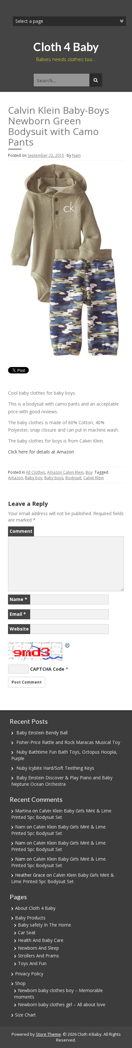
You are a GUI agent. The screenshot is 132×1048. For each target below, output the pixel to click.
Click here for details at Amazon (41, 452)
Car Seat (27, 932)
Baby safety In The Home (44, 925)
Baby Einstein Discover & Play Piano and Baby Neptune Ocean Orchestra (61, 781)
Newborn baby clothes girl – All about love (61, 1004)
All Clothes (35, 472)
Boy (89, 472)
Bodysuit (73, 477)
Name (18, 599)
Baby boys (53, 477)
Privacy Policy (29, 974)
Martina (23, 811)
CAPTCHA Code (47, 669)
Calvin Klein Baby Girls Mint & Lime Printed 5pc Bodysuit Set (61, 814)
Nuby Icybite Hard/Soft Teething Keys (55, 768)
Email (18, 614)
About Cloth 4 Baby (35, 908)
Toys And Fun (32, 963)
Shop (20, 983)
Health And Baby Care (40, 940)
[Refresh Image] (67, 645)
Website (19, 629)
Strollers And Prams (38, 956)
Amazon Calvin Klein (65, 472)
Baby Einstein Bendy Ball (42, 733)
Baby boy (33, 477)
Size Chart (25, 1015)
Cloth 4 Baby (66, 47)
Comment (21, 531)
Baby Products (30, 918)
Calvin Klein (93, 477)
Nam (76, 155)
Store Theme (48, 1034)
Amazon (15, 477)
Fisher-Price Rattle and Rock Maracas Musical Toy (68, 742)
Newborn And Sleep (38, 948)
